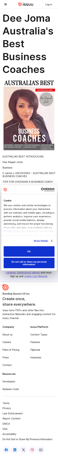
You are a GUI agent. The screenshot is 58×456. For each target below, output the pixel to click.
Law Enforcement (12, 413)
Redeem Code (10, 389)
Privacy (6, 408)
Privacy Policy (12, 231)
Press (5, 357)
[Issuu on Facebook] (6, 450)
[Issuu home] (25, 4)
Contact (7, 365)
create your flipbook (35, 276)
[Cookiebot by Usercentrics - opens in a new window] (41, 190)
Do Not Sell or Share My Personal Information (27, 439)
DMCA (6, 423)
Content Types (38, 334)
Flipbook (35, 349)
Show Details (41, 241)
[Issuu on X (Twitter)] (23, 450)
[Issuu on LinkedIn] (15, 450)
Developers (8, 381)
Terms (5, 403)
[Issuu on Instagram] (32, 450)
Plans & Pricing (10, 349)
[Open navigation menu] (5, 4)
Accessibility (9, 434)
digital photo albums (28, 272)
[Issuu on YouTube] (41, 450)
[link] (48, 4)
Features (35, 342)
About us (7, 334)
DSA (4, 428)
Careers (6, 342)
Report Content (11, 418)
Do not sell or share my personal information (29, 263)
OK (29, 251)
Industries (35, 357)
